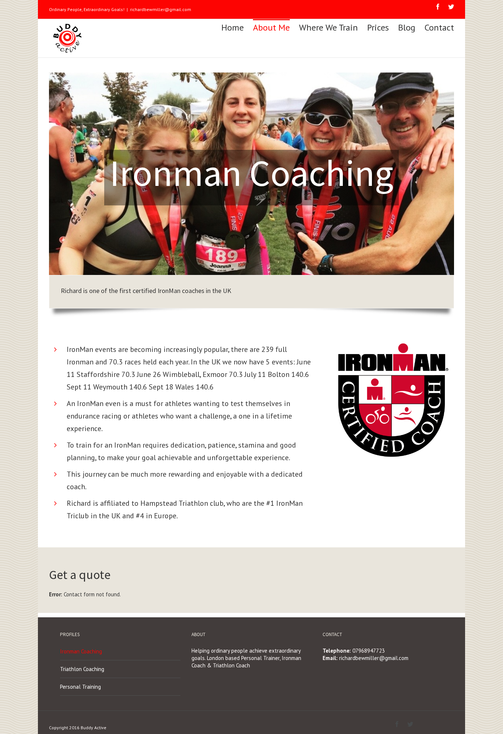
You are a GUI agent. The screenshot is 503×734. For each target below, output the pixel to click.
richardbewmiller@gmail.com (160, 9)
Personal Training (80, 686)
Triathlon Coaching (82, 669)
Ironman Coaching (81, 651)
